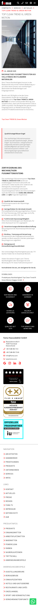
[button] (18, 3)
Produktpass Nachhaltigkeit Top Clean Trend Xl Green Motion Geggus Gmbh (19, 278)
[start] (6, 3)
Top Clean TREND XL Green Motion (14, 119)
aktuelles (28, 8)
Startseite (6, 8)
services (17, 8)
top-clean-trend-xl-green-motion (16, 10)
